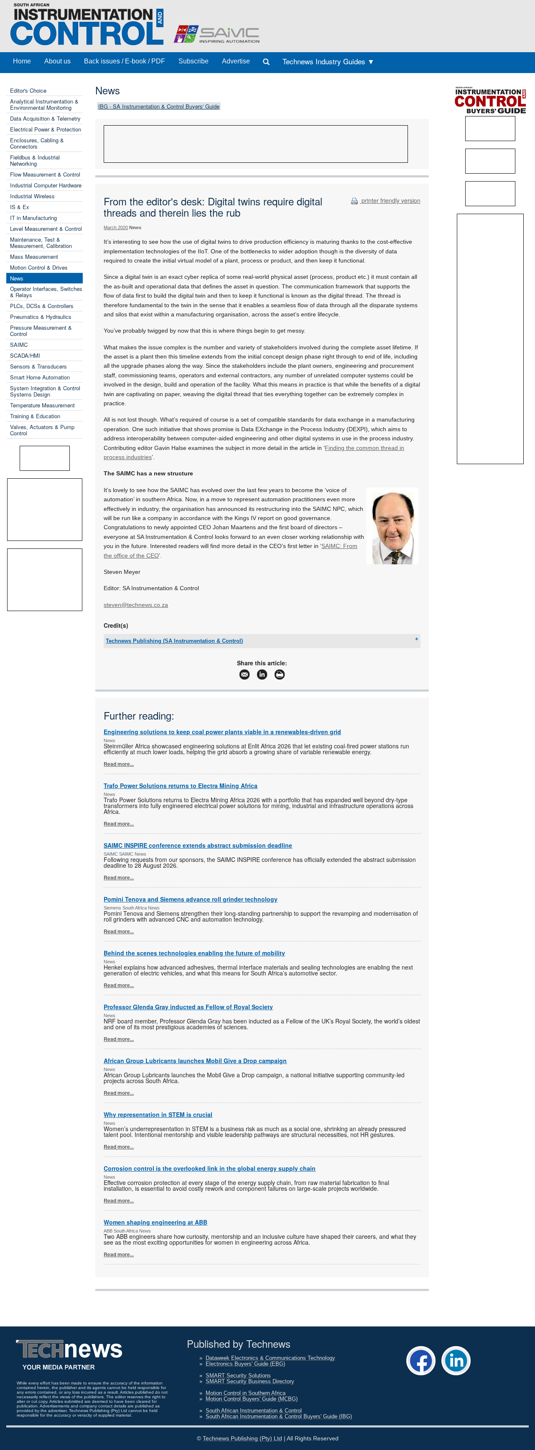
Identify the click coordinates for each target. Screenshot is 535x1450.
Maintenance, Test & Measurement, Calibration (41, 242)
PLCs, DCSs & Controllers (42, 306)
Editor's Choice (28, 90)
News (16, 278)
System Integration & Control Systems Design (45, 391)
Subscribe (193, 61)
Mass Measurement (34, 256)
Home (22, 61)
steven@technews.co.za (136, 604)
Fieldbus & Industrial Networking (35, 160)
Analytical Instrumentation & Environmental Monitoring (44, 104)
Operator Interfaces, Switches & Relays (46, 292)
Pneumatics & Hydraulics (40, 317)
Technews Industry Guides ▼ (328, 61)
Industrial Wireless (32, 196)
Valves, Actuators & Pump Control (42, 430)
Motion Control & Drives (39, 267)
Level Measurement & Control (46, 228)
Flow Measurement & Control (45, 174)
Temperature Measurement (42, 405)
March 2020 (116, 227)
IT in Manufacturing (33, 218)
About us (57, 61)
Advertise (236, 61)
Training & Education (35, 416)
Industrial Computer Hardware (46, 185)
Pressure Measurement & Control (41, 330)
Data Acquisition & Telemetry (45, 118)
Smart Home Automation (40, 377)
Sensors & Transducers (38, 366)
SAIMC (19, 345)
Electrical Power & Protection (45, 129)
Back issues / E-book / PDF (124, 61)
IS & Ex (19, 207)
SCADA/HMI (25, 355)
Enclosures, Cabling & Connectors (37, 143)
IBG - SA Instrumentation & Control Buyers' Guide (158, 106)
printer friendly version (390, 200)
